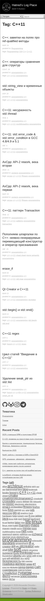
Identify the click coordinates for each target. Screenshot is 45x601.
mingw (27, 528)
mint (34, 528)
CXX (21, 51)
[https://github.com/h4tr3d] (5, 406)
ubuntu (17, 555)
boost (9, 344)
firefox (36, 506)
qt (30, 543)
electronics (30, 504)
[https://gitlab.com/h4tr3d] (11, 406)
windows (15, 558)
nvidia (30, 531)
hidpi (14, 516)
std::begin (32, 320)
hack (31, 513)
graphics (24, 513)
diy (31, 501)
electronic (19, 504)
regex (24, 344)
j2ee (32, 516)
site (10, 550)
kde (16, 519)
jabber (38, 516)
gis (15, 513)
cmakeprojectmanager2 (17, 498)
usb (34, 555)
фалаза (35, 573)
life (28, 521)
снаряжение (9, 569)
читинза (15, 576)
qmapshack (22, 543)
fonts (4, 510)
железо (20, 564)
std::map (20, 279)
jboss (11, 519)
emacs (6, 506)
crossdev (8, 501)
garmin (18, 510)
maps (35, 525)
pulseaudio (37, 541)
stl (12, 395)
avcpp (9, 176)
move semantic (32, 255)
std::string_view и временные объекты (22, 87)
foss (11, 510)
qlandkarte (8, 543)
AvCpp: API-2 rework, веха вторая (20, 163)
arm (34, 486)
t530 (16, 552)
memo (19, 529)
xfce (22, 559)
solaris (25, 550)
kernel (26, 518)
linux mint (7, 525)
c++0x (18, 392)
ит (34, 564)
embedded (17, 507)
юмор (5, 579)
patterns (19, 221)
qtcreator (32, 299)
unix (29, 555)
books (5, 492)
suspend (7, 552)
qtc (17, 546)
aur (37, 487)
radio (36, 546)
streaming (33, 550)
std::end (5, 323)
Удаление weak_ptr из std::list (17, 380)
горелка (28, 561)
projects (15, 173)
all (11, 482)
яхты (12, 579)
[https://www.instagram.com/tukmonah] (17, 406)
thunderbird (7, 556)
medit (13, 528)
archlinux (15, 486)
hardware (7, 516)
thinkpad (26, 553)
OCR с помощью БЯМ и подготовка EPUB (19, 434)
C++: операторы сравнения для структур (21, 63)
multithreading (22, 124)
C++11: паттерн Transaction (21, 210)
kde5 (20, 519)
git (18, 513)
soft (17, 549)
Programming (17, 48)
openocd (7, 534)
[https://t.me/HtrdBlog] (23, 406)
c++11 (13, 75)
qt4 (13, 546)
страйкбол (9, 573)
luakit (15, 525)
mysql (18, 532)
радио (30, 567)
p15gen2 (37, 534)
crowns (19, 502)
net (23, 531)
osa (29, 534)
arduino (27, 486)
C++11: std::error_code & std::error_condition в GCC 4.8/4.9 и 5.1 (20, 138)
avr (4, 489)
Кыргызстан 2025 (9, 450)
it (29, 515)
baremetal (11, 489)
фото (6, 576)
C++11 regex (10, 333)
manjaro (24, 525)
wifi (8, 558)
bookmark (33, 490)
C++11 (29, 51)
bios (20, 489)
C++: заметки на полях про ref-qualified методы (21, 39)
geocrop (7, 513)
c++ (25, 72)
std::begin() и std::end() (17, 309)
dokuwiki (37, 502)
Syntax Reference (33, 591)
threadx (36, 553)
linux (37, 521)
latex (17, 522)
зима (29, 564)
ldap (23, 523)
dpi (4, 504)
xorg (26, 558)
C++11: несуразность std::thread (17, 111)
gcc (23, 510)
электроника (28, 576)
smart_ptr (6, 395)
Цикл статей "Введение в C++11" (20, 355)
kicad (4, 523)
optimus (24, 534)
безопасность (11, 561)
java (5, 518)
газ (23, 561)
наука (21, 567)
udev (24, 556)
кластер (6, 567)
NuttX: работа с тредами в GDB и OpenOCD (20, 455)
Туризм (5, 420)
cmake (13, 495)
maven (6, 528)
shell (4, 550)
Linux (4, 425)
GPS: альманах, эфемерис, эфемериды (18, 459)
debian (26, 501)
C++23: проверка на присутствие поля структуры (22, 439)
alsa (4, 486)
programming (17, 72)
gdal (28, 510)
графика (8, 564)
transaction (7, 224)
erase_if (7, 268)
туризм (25, 572)
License (5, 588)
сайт (37, 567)
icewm (21, 516)
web (4, 559)
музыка (14, 567)
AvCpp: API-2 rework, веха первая (20, 188)
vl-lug (39, 556)
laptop (11, 522)
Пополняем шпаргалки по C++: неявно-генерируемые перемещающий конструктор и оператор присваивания (22, 239)
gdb (32, 510)
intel (26, 516)
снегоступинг (25, 570)
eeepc (10, 504)
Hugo (24, 588)
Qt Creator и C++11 (15, 289)
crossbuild (37, 499)
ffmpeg (25, 176)
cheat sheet (21, 255)
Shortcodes (7, 594)
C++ (24, 51)
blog (25, 489)
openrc (15, 534)
